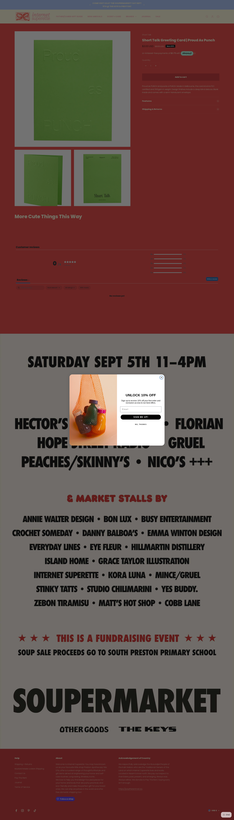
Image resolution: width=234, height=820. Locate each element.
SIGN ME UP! (140, 417)
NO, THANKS (141, 424)
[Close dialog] (161, 377)
